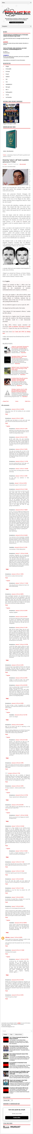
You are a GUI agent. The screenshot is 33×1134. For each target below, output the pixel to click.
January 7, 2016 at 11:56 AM (21, 468)
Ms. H (7, 89)
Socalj (7, 94)
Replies (8, 426)
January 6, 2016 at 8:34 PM (17, 804)
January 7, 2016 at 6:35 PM (21, 483)
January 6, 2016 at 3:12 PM (21, 428)
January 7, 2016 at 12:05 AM (17, 826)
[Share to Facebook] (8, 339)
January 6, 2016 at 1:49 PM (17, 574)
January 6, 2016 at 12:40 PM (17, 409)
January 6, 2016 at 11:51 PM (21, 461)
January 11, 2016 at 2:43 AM (21, 815)
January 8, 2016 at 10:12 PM (21, 547)
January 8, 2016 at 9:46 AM (21, 535)
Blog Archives (18, 1034)
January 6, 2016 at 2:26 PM (17, 665)
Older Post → (28, 401)
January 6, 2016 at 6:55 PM (21, 616)
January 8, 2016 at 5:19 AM (21, 489)
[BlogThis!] (5, 339)
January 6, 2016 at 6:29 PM (21, 677)
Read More (23, 352)
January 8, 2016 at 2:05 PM (17, 995)
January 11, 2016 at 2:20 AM (21, 553)
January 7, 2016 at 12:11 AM (17, 862)
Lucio (5, 164)
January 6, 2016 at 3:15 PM (21, 437)
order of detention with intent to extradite (19, 326)
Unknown (7, 937)
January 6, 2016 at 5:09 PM (17, 724)
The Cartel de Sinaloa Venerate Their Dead (19, 1046)
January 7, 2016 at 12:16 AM (17, 871)
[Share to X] (6, 339)
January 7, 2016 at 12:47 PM (21, 644)
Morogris (8, 87)
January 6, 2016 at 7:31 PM (21, 627)
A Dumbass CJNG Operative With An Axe (18, 1088)
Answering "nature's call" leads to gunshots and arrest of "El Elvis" (16, 161)
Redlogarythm (9, 92)
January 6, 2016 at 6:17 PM (14, 773)
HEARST (8, 76)
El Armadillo (8, 69)
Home (4, 155)
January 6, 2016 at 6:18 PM (17, 786)
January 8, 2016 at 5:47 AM (17, 979)
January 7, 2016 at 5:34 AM (17, 879)
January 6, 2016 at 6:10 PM (17, 763)
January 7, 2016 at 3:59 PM (17, 906)
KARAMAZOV (9, 84)
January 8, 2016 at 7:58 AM (21, 509)
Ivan (7, 81)
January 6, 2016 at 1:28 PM (17, 418)
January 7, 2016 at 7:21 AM (17, 888)
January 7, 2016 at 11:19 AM (21, 583)
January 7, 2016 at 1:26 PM (21, 475)
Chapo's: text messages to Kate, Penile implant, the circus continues (18, 1081)
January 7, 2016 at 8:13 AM (21, 739)
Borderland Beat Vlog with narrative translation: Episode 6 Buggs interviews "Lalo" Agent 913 (19, 379)
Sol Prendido (9, 97)
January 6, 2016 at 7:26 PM (21, 449)
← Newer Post (5, 401)
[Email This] (3, 339)
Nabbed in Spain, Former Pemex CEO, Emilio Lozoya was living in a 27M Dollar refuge (20, 368)
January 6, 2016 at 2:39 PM (17, 703)
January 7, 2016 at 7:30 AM (21, 851)
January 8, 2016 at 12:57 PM (21, 795)
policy (7, 60)
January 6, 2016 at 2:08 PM (17, 594)
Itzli (6, 79)
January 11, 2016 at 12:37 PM (21, 959)
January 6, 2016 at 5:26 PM (21, 610)
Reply (6, 414)
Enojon (7, 74)
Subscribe (16, 1117)
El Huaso (8, 71)
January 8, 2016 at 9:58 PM (21, 922)
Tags (11, 1034)
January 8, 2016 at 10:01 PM (21, 714)
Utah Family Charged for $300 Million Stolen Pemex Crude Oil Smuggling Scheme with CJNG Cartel (19, 1072)
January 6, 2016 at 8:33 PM (21, 685)
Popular (5, 1034)
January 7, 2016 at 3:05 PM (17, 897)
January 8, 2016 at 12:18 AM (17, 950)
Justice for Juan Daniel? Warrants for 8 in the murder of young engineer (20, 347)
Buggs (7, 66)
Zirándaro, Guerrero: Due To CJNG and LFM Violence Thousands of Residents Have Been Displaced (19, 390)
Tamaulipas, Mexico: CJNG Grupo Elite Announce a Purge (19, 357)
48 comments (23, 164)
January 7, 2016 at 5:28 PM (16, 937)
